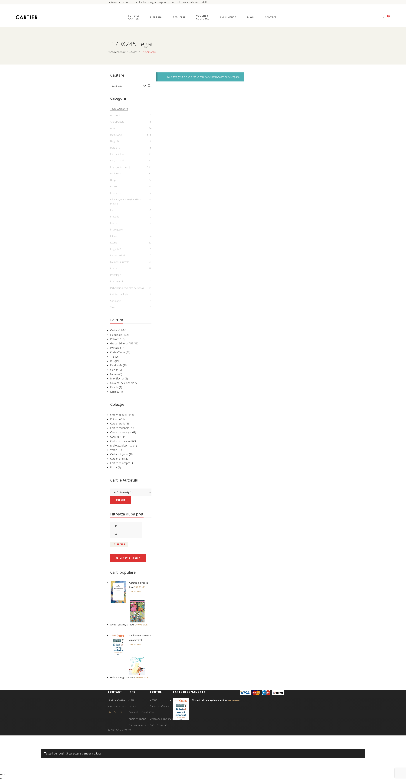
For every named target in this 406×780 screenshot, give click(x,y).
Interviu (114, 236)
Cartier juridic (118, 458)
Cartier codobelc (119, 428)
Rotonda (115, 419)
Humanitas (116, 335)
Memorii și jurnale (119, 261)
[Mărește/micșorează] (0, 774)
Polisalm (115, 348)
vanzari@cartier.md (118, 706)
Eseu (112, 210)
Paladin (114, 387)
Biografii (114, 141)
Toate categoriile (119, 108)
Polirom (114, 339)
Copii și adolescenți (120, 166)
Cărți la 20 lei (117, 153)
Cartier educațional (121, 441)
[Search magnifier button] (149, 86)
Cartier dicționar (119, 454)
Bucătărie (115, 147)
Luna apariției (117, 255)
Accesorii (115, 115)
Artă (112, 128)
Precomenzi (116, 281)
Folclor (113, 223)
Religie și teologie (119, 294)
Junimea (114, 391)
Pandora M (116, 365)
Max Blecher (117, 378)
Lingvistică (115, 249)
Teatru (113, 307)
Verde (113, 450)
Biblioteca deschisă (121, 445)
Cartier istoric (117, 423)
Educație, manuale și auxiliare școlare (125, 201)
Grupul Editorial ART (121, 343)
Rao (112, 361)
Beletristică (116, 134)
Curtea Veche (117, 352)
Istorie (113, 242)
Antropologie (117, 121)
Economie (115, 192)
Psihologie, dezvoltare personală (127, 287)
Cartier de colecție (120, 432)
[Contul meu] (377, 17)
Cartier (114, 330)
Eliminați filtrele (128, 558)
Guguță (114, 370)
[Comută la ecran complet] (1, 774)
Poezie (113, 268)
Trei (112, 356)
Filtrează (119, 544)
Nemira (114, 374)
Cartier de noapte (120, 463)
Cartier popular (118, 415)
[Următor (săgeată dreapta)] (1, 778)
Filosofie (114, 216)
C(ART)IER (115, 436)
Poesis (113, 467)
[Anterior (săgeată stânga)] (0, 778)
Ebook (113, 186)
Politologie (115, 274)
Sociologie (115, 300)
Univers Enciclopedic (122, 383)
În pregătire (116, 229)
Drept (113, 179)
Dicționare (115, 173)
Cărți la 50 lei (117, 160)
